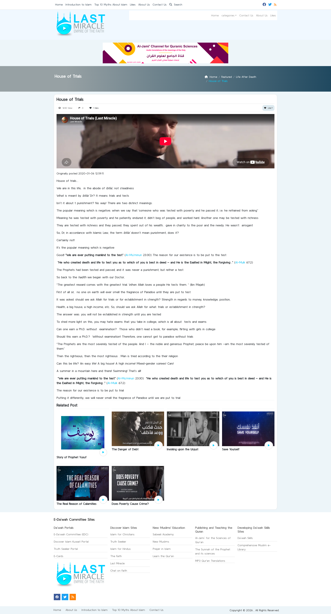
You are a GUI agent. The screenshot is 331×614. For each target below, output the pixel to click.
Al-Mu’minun (134, 255)
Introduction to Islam (79, 4)
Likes (133, 4)
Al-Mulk (240, 262)
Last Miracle (117, 563)
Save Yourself (230, 449)
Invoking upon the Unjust (182, 449)
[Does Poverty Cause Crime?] (138, 482)
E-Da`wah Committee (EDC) (71, 534)
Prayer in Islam (162, 548)
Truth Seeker (118, 541)
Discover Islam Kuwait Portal (71, 541)
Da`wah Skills (245, 537)
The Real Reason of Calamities (76, 503)
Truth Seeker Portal (66, 548)
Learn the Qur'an (163, 556)
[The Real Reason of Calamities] (83, 482)
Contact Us (160, 4)
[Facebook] (265, 4)
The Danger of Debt (125, 449)
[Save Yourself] (248, 428)
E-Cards (58, 556)
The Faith (116, 556)
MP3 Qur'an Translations (210, 560)
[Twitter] (270, 4)
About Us (144, 4)
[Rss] (275, 4)
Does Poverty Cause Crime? (130, 503)
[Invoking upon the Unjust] (193, 428)
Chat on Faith (118, 570)
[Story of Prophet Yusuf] (83, 432)
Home (59, 4)
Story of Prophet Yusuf (72, 457)
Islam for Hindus (120, 548)
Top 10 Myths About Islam (110, 4)
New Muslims (161, 541)
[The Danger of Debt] (138, 428)
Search (177, 4)
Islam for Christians (122, 534)
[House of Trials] (103, 452)
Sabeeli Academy (163, 534)
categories (228, 15)
